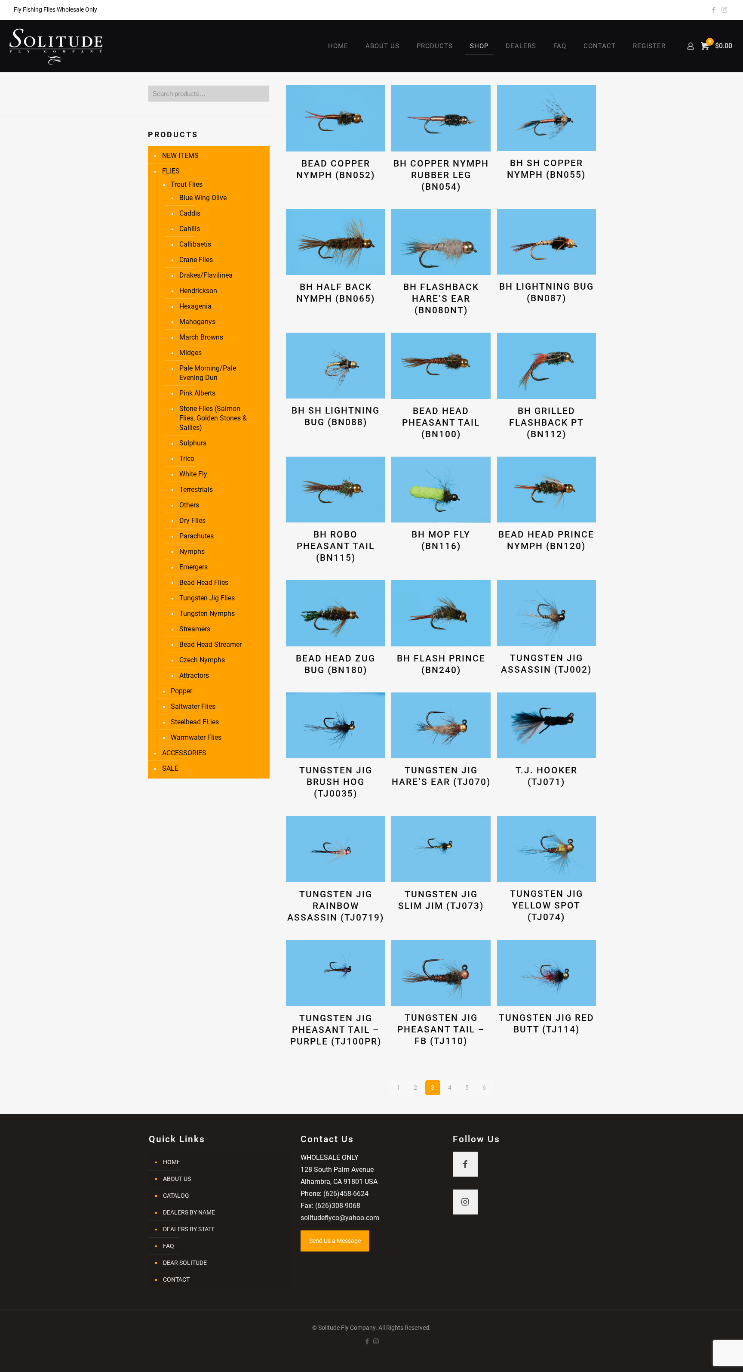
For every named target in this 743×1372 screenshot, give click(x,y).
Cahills (189, 229)
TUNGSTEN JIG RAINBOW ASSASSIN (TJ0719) (335, 906)
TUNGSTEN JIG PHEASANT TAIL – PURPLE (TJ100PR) (335, 1030)
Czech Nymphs (202, 660)
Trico (186, 458)
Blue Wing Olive (203, 198)
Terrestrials (196, 489)
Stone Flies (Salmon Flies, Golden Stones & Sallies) (213, 418)
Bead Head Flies (203, 582)
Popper (181, 691)
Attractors (194, 675)
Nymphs (192, 551)
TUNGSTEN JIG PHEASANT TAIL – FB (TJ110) (441, 1029)
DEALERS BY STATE (189, 1229)
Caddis (189, 213)
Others (189, 505)
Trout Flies (187, 184)
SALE (170, 768)
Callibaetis (195, 244)
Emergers (193, 567)
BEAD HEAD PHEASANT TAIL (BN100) (441, 422)
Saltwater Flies (193, 706)
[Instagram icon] (724, 10)
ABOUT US (177, 1178)
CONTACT (176, 1279)
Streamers (194, 629)
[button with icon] (465, 1164)
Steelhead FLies (195, 722)
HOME (171, 1162)
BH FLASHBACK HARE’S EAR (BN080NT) (441, 298)
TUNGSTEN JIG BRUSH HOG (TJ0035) (335, 782)
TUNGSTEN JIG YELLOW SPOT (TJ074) (546, 905)
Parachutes (196, 536)
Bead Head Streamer (210, 644)
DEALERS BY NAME (189, 1212)
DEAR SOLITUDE (185, 1262)
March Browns (201, 337)
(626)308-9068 (337, 1206)
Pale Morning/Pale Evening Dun (207, 373)
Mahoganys (197, 322)
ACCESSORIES (184, 753)
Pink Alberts (197, 393)
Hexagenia (195, 306)
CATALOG (176, 1195)
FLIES (171, 171)
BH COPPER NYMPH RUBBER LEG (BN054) (441, 175)
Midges (190, 353)
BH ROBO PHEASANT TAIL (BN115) (336, 546)
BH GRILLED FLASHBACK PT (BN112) (546, 422)
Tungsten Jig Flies (207, 598)
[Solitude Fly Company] (56, 46)
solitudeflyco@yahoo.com (340, 1218)
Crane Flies (196, 260)
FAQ (168, 1245)
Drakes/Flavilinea (206, 275)
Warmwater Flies (196, 737)
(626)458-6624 (345, 1194)
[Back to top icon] (702, 1354)
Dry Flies (192, 520)
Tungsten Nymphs (207, 613)
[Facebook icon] (713, 10)
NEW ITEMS (180, 155)
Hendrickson (198, 291)
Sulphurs (192, 443)
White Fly (193, 474)
